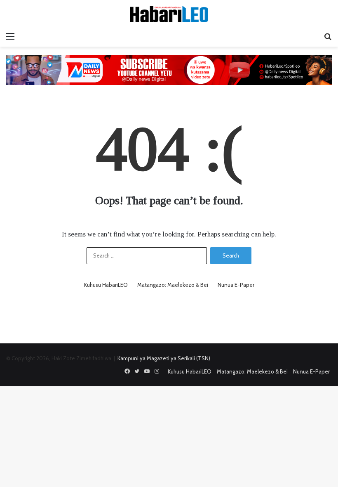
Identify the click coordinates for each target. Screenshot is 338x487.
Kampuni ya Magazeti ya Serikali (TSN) (163, 358)
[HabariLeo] (169, 14)
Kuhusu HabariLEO (106, 284)
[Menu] (10, 36)
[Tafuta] (328, 36)
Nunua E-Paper (236, 284)
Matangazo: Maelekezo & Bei (172, 284)
